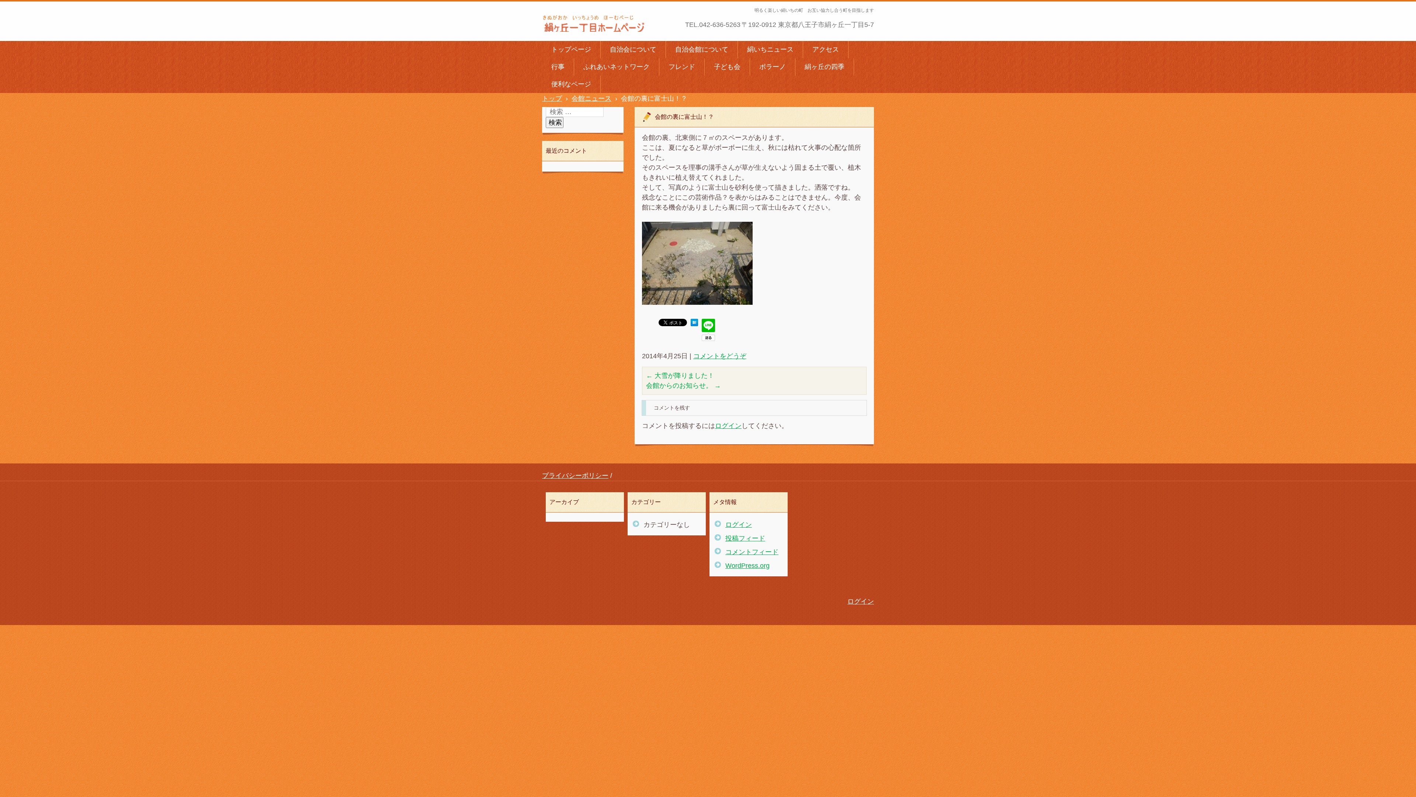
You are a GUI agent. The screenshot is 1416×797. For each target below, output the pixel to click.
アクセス (825, 49)
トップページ (571, 49)
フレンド (682, 66)
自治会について (633, 49)
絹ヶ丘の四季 (824, 66)
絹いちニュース (770, 49)
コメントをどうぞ (719, 356)
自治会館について (701, 49)
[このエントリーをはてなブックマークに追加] (694, 324)
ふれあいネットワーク (616, 66)
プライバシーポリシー (575, 475)
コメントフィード (751, 552)
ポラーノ (772, 66)
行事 (558, 66)
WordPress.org (747, 565)
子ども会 (727, 66)
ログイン (728, 425)
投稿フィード (745, 538)
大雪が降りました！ (680, 375)
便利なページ (571, 84)
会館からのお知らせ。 (683, 385)
